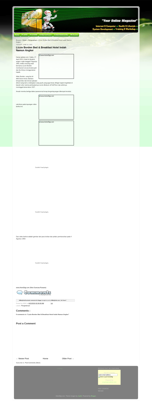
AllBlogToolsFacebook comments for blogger (30, 300)
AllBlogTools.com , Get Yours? (58, 300)
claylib (80, 396)
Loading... (60, 368)
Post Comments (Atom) (32, 363)
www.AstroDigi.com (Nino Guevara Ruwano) (31, 287)
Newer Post (24, 358)
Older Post (66, 358)
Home (24, 40)
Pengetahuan (32, 40)
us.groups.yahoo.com (109, 382)
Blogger (93, 396)
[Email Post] (51, 303)
